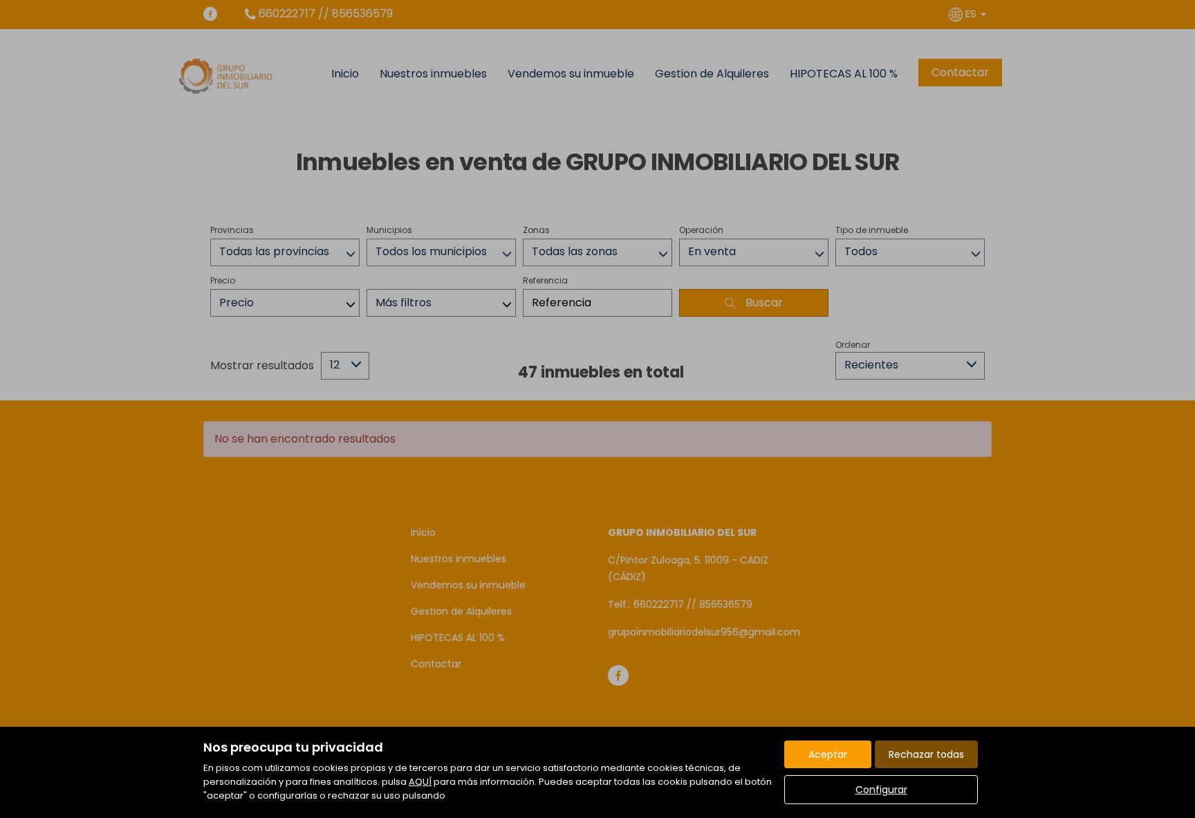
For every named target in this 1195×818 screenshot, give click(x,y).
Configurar (881, 790)
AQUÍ (420, 781)
